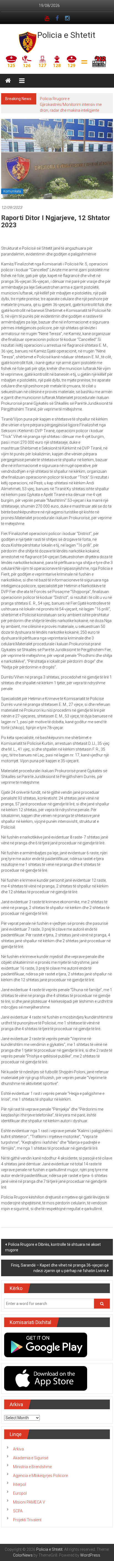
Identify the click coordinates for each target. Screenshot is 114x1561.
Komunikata (12, 191)
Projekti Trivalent (27, 1520)
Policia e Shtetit (66, 35)
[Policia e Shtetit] (8, 81)
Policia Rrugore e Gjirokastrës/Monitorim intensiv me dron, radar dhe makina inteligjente (71, 104)
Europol (20, 1493)
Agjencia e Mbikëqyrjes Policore (40, 1475)
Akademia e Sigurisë (30, 1458)
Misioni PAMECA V (29, 1502)
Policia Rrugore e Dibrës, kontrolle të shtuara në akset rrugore (53, 1247)
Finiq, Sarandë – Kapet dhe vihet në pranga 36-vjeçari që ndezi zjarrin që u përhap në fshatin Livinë (60, 1268)
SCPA (18, 1511)
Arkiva (18, 1449)
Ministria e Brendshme (32, 1467)
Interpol (19, 1484)
